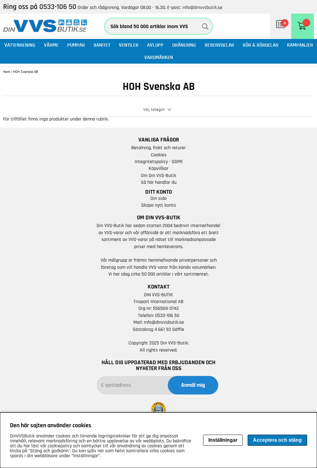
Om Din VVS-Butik (158, 175)
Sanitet (101, 45)
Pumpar (76, 45)
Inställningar (222, 440)
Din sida (158, 198)
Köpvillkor (158, 168)
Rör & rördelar (260, 45)
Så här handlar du (158, 182)
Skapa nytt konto (158, 205)
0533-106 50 (167, 315)
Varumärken (158, 57)
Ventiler (128, 45)
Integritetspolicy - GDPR (159, 161)
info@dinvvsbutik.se (202, 7)
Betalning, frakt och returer (158, 147)
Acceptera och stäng (277, 440)
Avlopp (155, 45)
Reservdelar (219, 45)
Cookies (159, 154)
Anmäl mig (193, 385)
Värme (51, 45)
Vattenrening (19, 45)
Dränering (184, 45)
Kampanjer (300, 45)
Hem (6, 72)
